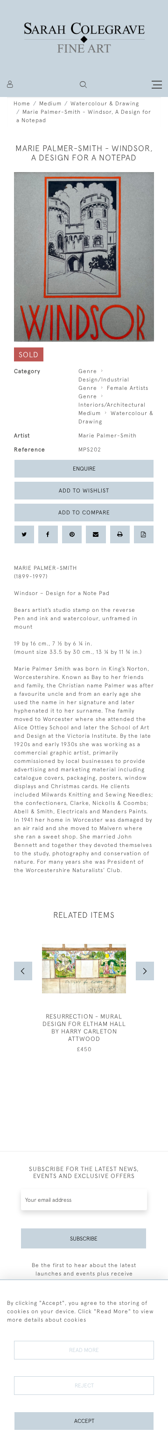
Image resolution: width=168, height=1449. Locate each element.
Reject (84, 1385)
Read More (84, 1350)
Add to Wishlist (84, 490)
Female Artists (127, 388)
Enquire (84, 468)
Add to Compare (84, 512)
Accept (84, 1421)
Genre (87, 371)
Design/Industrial (103, 379)
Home (22, 103)
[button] (83, 84)
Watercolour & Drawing (104, 103)
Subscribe (84, 1238)
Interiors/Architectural (112, 405)
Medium (50, 103)
